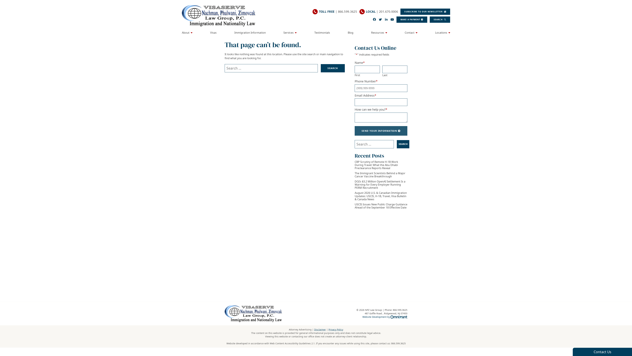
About (185, 32)
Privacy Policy (336, 329)
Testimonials (322, 32)
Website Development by (384, 316)
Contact (409, 32)
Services (288, 32)
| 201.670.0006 (382, 12)
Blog (350, 32)
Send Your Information (379, 130)
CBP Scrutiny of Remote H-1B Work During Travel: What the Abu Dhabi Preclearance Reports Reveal (376, 165)
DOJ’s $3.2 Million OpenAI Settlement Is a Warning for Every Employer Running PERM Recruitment (380, 185)
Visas (213, 32)
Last (384, 75)
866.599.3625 (398, 343)
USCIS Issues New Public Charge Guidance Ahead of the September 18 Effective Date (381, 206)
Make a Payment (410, 19)
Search (438, 19)
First (357, 75)
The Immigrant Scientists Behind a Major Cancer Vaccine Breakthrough (380, 175)
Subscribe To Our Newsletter (423, 11)
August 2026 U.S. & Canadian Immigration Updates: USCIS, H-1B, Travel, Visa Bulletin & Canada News (381, 196)
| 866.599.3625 (338, 12)
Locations (441, 32)
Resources (377, 32)
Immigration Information (250, 32)
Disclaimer (320, 329)
